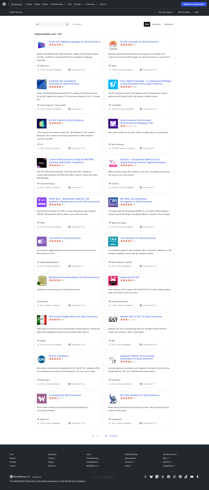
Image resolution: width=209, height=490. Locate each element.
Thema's (51, 458)
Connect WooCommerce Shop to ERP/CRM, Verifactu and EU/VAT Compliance (71, 160)
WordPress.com (170, 454)
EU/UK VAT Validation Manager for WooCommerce (75, 41)
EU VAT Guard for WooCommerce (66, 120)
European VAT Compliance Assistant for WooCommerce (64, 82)
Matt (166, 458)
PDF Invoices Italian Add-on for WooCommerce (73, 316)
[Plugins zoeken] (67, 24)
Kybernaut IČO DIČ (129, 277)
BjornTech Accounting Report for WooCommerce (74, 277)
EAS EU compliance (59, 356)
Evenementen (130, 458)
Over (12, 454)
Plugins (51, 462)
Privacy (13, 466)
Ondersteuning (92, 458)
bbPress (167, 462)
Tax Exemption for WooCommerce (138, 238)
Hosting (13, 462)
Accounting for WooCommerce (65, 395)
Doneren (129, 462)
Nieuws (12, 458)
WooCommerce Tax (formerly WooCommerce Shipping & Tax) (136, 121)
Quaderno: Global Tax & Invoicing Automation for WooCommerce (137, 357)
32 (106, 435)
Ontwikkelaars (92, 462)
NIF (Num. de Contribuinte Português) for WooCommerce (136, 200)
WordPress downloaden (193, 4)
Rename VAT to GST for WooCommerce (141, 316)
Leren (88, 454)
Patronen (52, 466)
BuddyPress (169, 466)
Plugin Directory (16, 12)
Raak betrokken (131, 454)
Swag (128, 466)
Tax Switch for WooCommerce (65, 238)
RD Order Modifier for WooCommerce (139, 395)
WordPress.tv (92, 466)
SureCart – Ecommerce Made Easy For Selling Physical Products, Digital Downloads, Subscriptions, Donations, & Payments (143, 161)
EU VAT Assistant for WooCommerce (139, 41)
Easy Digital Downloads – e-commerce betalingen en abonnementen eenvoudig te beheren (145, 82)
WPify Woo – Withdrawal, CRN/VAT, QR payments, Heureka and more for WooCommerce (74, 200)
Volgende (113, 436)
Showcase (52, 454)
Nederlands (37, 477)
